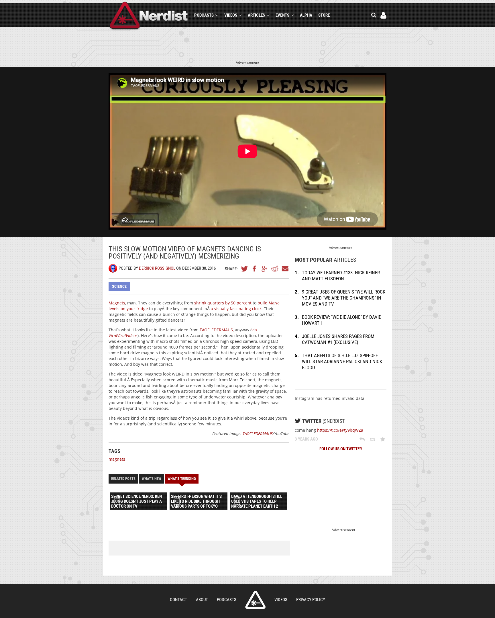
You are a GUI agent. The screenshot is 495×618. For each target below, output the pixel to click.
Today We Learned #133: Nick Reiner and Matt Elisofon (341, 275)
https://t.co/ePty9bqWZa (340, 430)
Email (284, 268)
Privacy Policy (310, 599)
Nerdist (149, 16)
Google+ (264, 268)
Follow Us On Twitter (340, 448)
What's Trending (182, 478)
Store (324, 15)
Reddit (274, 268)
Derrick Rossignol (157, 268)
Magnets (117, 303)
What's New (151, 478)
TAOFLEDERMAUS (216, 330)
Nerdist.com (255, 600)
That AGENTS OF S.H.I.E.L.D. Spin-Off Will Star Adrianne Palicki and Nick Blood (342, 361)
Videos (230, 15)
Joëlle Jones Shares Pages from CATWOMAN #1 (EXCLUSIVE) (338, 339)
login (383, 15)
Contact (178, 599)
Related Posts (123, 478)
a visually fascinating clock (236, 308)
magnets (117, 459)
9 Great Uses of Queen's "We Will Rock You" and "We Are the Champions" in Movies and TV (343, 298)
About (202, 599)
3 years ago (306, 439)
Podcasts (204, 15)
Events (282, 15)
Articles (256, 15)
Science (119, 286)
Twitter (244, 268)
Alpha (306, 15)
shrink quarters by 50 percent (223, 303)
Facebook (254, 268)
